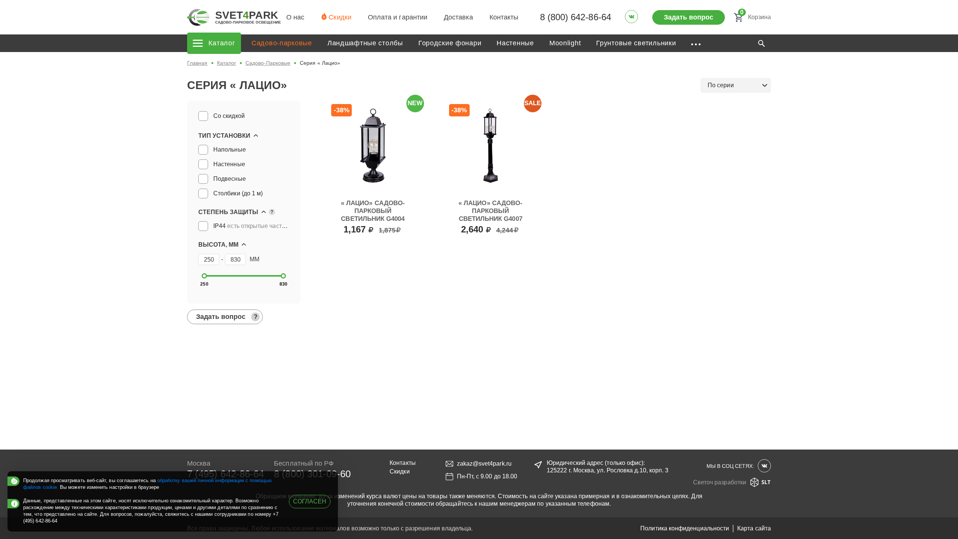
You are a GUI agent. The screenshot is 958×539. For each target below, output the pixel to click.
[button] (243, 135)
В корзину (373, 246)
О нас (295, 17)
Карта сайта (754, 528)
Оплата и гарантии (397, 17)
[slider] (204, 275)
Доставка (458, 17)
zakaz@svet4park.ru (484, 463)
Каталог (227, 63)
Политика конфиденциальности (684, 528)
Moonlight (565, 43)
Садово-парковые (281, 43)
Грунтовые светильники (636, 43)
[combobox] (736, 85)
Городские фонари (450, 43)
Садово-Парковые (267, 63)
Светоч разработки (719, 482)
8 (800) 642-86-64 (575, 17)
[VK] (631, 16)
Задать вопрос (688, 17)
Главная (197, 63)
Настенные (515, 43)
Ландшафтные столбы (365, 43)
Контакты (504, 17)
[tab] (243, 135)
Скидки (340, 17)
